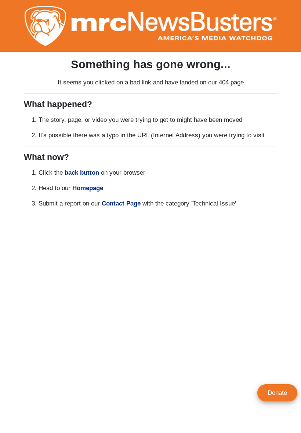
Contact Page (121, 203)
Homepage (87, 188)
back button (82, 172)
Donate (277, 392)
